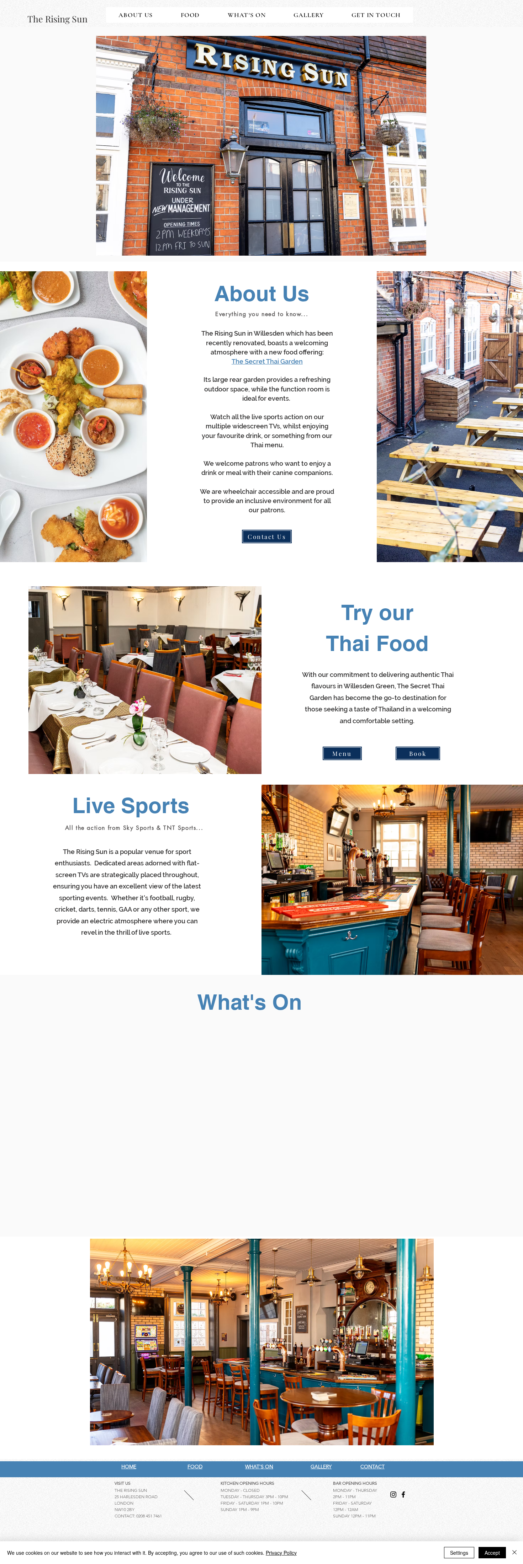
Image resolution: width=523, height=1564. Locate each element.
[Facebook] (403, 1494)
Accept (492, 1552)
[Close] (514, 1552)
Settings (459, 1552)
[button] (261, 146)
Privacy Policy (281, 1552)
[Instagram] (393, 1494)
